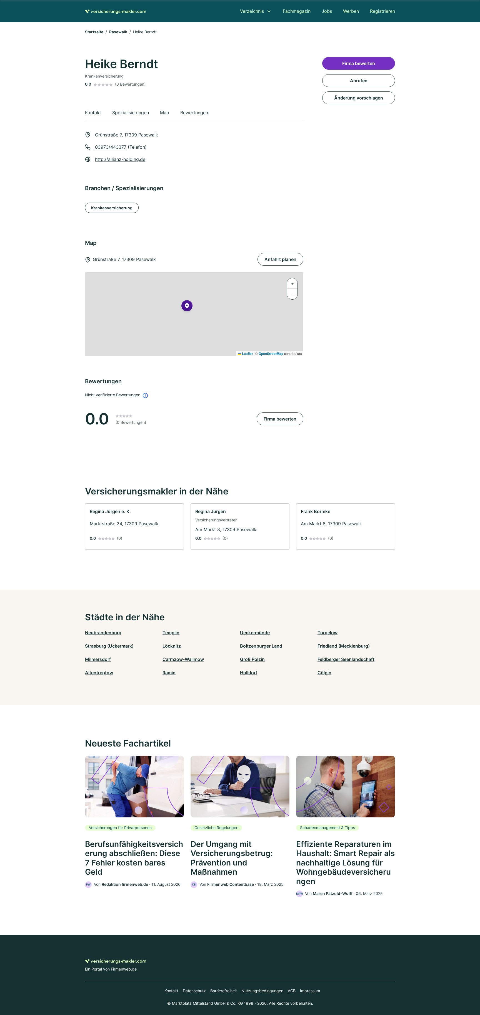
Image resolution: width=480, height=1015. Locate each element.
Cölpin (324, 672)
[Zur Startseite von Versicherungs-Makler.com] (115, 11)
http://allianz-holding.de (120, 159)
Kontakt (171, 990)
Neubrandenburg (103, 632)
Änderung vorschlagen (358, 98)
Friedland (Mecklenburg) (344, 646)
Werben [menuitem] (351, 11)
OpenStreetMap (271, 353)
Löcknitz (171, 646)
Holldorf (248, 672)
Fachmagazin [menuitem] (297, 11)
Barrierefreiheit (223, 990)
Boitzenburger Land (261, 646)
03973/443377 (110, 147)
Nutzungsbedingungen (262, 990)
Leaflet (247, 353)
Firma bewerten (280, 419)
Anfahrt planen (280, 259)
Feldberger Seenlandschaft (346, 659)
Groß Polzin (252, 659)
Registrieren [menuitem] (382, 11)
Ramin (169, 672)
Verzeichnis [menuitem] (252, 11)
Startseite (94, 31)
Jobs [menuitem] (327, 11)
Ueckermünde (255, 632)
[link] (134, 526)
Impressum (310, 990)
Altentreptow (99, 672)
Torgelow (328, 632)
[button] (187, 307)
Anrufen (359, 80)
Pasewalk (118, 31)
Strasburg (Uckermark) (109, 646)
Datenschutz (194, 990)
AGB (292, 990)
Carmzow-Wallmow (183, 659)
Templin (170, 632)
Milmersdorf (98, 659)
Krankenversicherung (111, 207)
